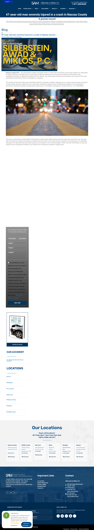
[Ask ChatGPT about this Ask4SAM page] (58, 516)
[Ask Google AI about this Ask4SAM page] (74, 516)
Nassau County (12, 399)
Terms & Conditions (13, 298)
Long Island (11, 388)
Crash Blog (18, 37)
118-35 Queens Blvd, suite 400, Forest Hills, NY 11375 (80, 449)
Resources (72, 8)
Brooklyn (10, 382)
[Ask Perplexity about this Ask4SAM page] (62, 516)
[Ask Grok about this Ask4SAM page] (66, 516)
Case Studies (44, 8)
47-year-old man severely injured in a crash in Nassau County (46, 14)
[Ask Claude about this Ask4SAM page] (70, 516)
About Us (54, 8)
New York (10, 394)
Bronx (9, 376)
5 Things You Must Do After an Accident (15, 360)
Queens (10, 405)
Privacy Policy (19, 295)
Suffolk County (12, 412)
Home (19, 8)
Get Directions (26, 456)
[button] (28, 8)
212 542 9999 (38, 451)
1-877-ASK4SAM (79, 4)
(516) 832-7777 (11, 453)
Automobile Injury (7, 37)
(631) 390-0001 (24, 453)
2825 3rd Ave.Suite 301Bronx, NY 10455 (52, 449)
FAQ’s (36, 8)
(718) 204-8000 (52, 453)
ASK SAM (17, 303)
